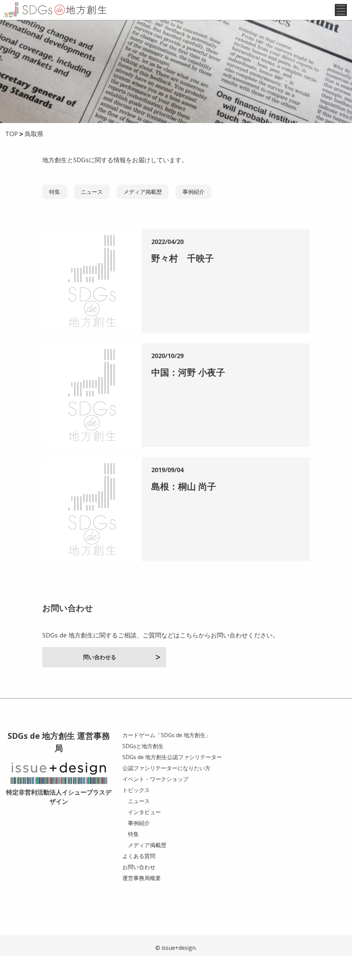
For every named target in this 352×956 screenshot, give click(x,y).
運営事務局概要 (141, 878)
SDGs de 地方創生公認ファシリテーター (172, 757)
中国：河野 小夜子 (188, 372)
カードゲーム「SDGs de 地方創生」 (166, 735)
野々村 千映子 (182, 258)
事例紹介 (194, 192)
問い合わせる (99, 657)
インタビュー (144, 812)
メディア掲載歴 (142, 192)
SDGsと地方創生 (143, 746)
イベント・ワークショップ (155, 779)
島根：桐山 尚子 (183, 486)
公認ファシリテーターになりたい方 (166, 768)
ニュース (92, 192)
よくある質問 (138, 856)
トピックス (136, 790)
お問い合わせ (138, 867)
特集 (54, 192)
